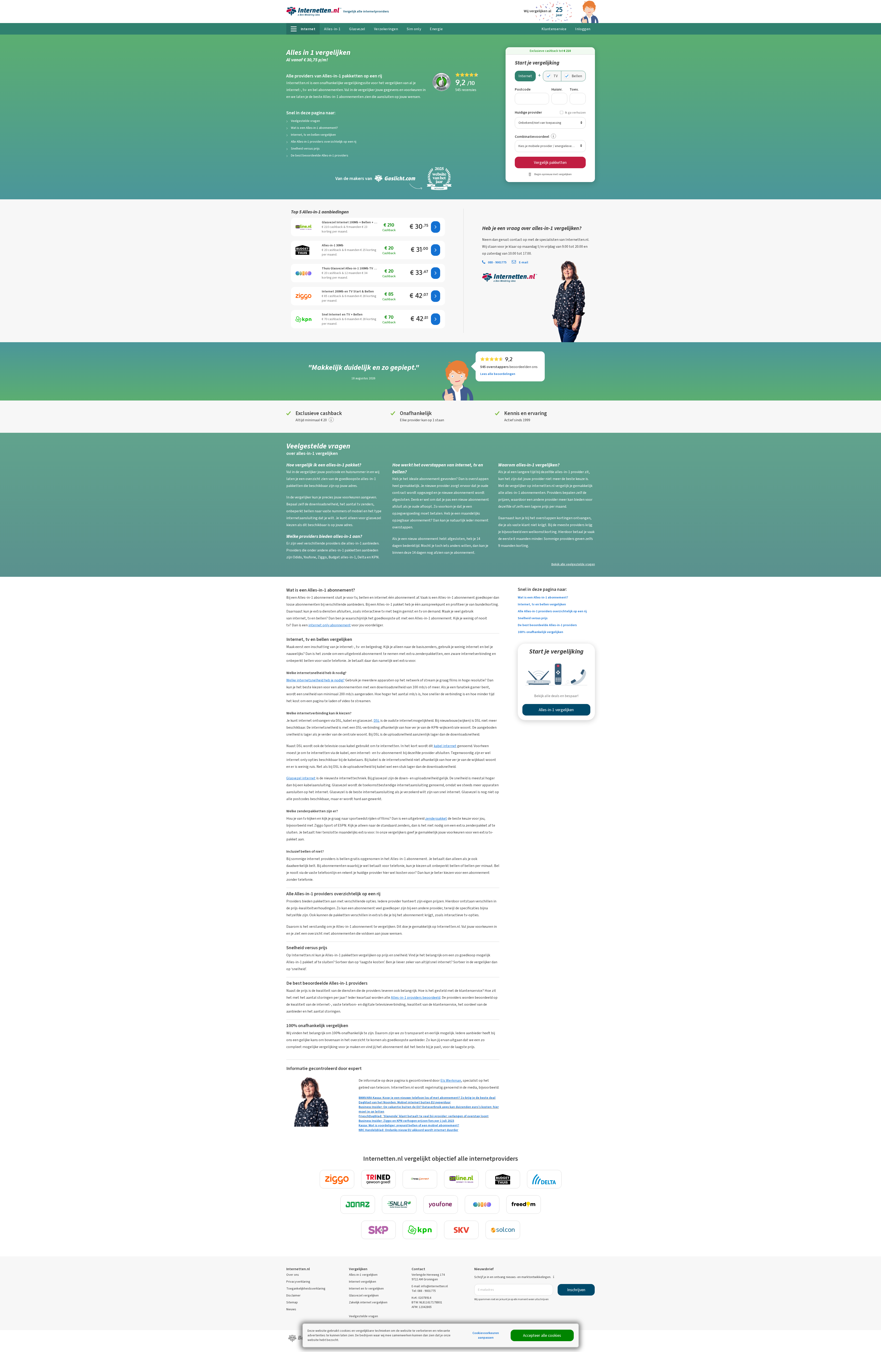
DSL (377, 720)
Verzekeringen (386, 29)
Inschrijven (576, 1290)
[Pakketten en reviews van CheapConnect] (420, 1179)
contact (516, 239)
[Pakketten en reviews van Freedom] (523, 1204)
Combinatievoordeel (532, 136)
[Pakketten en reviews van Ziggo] (337, 1179)
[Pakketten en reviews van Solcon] (503, 1230)
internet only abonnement (329, 625)
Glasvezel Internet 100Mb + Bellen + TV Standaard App (350, 222)
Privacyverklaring (298, 1281)
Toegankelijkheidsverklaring (305, 1288)
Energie (436, 29)
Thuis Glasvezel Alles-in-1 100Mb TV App (350, 268)
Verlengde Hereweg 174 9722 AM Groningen (428, 1276)
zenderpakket (436, 818)
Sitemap (292, 1302)
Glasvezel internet (301, 778)
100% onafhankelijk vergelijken (540, 632)
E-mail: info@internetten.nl (430, 1286)
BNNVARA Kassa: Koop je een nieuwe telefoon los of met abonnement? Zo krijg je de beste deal (427, 1098)
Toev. (574, 89)
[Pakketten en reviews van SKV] (461, 1230)
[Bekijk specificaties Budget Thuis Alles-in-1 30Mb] (304, 250)
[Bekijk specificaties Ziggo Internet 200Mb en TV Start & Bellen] (304, 296)
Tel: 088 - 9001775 (424, 1291)
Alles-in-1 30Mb (332, 245)
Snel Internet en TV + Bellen (342, 314)
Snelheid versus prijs (305, 148)
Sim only (414, 29)
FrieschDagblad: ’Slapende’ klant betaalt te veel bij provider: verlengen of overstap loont (424, 1116)
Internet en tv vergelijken (366, 1288)
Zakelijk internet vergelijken (368, 1302)
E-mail (523, 262)
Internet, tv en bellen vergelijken (313, 135)
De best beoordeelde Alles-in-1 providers (319, 155)
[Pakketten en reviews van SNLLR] (399, 1204)
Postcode (523, 89)
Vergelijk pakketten (550, 162)
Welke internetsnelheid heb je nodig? (315, 680)
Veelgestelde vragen (305, 121)
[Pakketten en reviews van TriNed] (378, 1179)
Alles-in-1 (332, 29)
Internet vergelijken (362, 1281)
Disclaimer (293, 1295)
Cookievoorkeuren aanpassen (485, 1335)
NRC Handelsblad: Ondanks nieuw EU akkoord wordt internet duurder (408, 1130)
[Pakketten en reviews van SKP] (378, 1230)
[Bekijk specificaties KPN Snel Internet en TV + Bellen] (304, 319)
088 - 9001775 (497, 262)
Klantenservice (554, 29)
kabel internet (445, 745)
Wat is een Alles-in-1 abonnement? (314, 128)
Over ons (292, 1274)
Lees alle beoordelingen (497, 374)
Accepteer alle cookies (542, 1335)
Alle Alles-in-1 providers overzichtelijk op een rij (323, 141)
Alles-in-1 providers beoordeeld (415, 997)
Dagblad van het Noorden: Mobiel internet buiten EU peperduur (405, 1102)
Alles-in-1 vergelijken (363, 1274)
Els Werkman (450, 1080)
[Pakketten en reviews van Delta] (544, 1179)
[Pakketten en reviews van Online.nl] (461, 1179)
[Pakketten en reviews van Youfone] (440, 1204)
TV (555, 76)
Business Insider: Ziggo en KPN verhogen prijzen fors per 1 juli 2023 (406, 1121)
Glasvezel (357, 29)
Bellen (577, 76)
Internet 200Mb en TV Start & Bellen (348, 291)
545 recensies (465, 90)
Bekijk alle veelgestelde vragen (573, 564)
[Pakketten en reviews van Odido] (482, 1204)
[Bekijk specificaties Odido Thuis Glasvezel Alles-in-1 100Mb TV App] (304, 273)
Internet (525, 76)
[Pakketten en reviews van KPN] (420, 1230)
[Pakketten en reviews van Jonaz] (357, 1204)
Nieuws (291, 1309)
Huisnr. (556, 89)
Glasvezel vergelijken (364, 1295)
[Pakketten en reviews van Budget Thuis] (503, 1179)
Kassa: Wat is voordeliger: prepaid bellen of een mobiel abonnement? (409, 1125)
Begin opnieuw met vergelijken (553, 174)
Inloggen (582, 29)
